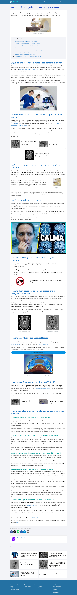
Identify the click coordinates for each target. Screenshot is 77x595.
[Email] (28, 531)
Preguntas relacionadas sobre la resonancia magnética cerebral (28, 56)
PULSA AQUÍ (35, 518)
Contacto (54, 584)
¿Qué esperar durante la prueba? (21, 47)
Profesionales (63, 1)
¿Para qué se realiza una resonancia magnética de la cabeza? (27, 43)
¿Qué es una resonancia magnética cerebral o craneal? (26, 41)
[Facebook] (11, 531)
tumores (16, 123)
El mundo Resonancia (14, 584)
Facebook (40, 586)
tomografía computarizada (31, 69)
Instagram (40, 584)
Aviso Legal (55, 589)
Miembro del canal (27, 586)
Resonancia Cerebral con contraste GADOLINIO (25, 54)
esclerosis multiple (23, 125)
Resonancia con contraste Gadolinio (42, 388)
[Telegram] (24, 531)
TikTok (39, 587)
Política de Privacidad (57, 586)
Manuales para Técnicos (14, 589)
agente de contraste (31, 505)
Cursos (11, 586)
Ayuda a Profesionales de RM (29, 584)
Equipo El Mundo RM (22, 538)
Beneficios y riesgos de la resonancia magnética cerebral (26, 49)
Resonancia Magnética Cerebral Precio (23, 52)
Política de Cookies (56, 587)
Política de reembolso (57, 590)
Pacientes (55, 1)
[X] (14, 531)
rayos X (21, 69)
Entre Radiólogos (13, 587)
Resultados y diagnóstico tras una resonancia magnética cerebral (28, 50)
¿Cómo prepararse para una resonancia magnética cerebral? (27, 45)
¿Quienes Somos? (56, 592)
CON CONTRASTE (43, 344)
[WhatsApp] (18, 531)
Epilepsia (19, 344)
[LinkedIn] (21, 531)
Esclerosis (13, 344)
